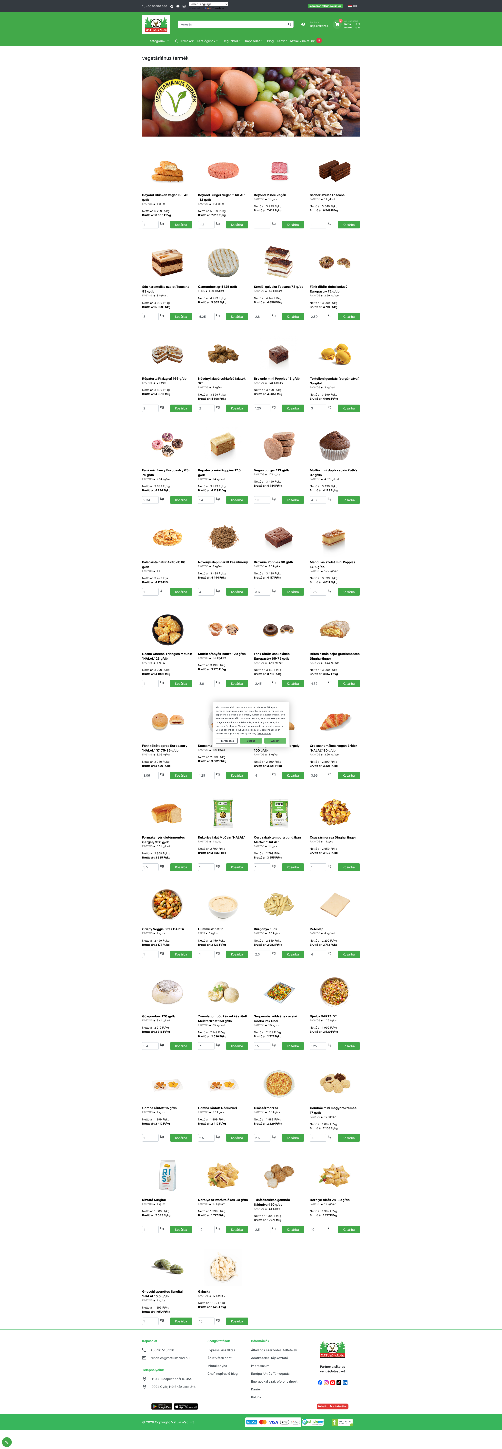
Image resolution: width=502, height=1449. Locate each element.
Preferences (227, 741)
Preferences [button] (264, 733)
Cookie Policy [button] (249, 730)
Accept (275, 741)
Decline (251, 741)
